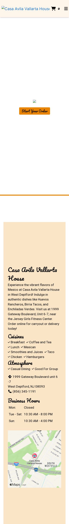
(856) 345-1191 (24, 391)
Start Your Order (35, 111)
